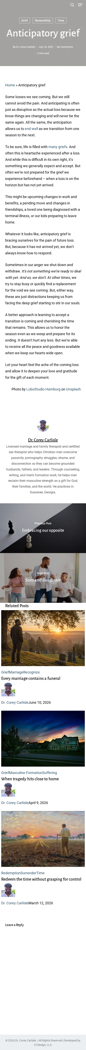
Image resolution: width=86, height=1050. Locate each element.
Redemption (11, 873)
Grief (24, 20)
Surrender (28, 873)
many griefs (57, 147)
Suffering (49, 773)
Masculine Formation (25, 773)
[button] (80, 5)
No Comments (65, 46)
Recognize (31, 672)
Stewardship (43, 20)
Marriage (16, 672)
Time (61, 20)
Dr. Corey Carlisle (25, 46)
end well (31, 129)
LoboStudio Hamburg (43, 389)
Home (10, 85)
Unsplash (73, 389)
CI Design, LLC (43, 1044)
